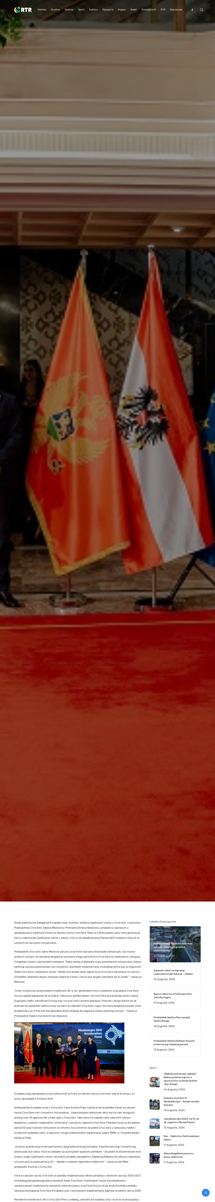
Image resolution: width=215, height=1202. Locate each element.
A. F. (20, 498)
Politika (60, 498)
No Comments (188, 470)
